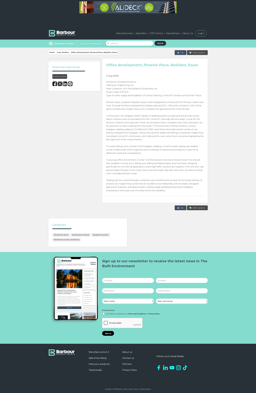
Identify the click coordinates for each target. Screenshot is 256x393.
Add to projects (198, 52)
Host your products (99, 364)
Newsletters (172, 33)
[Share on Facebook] (54, 83)
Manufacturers (124, 33)
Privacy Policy (108, 310)
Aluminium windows (80, 235)
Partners (127, 364)
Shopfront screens (100, 235)
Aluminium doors (61, 235)
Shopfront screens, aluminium (66, 240)
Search (160, 43)
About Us (188, 33)
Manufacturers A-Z (99, 352)
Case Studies (63, 52)
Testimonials (95, 370)
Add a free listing (98, 358)
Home (52, 52)
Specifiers (141, 33)
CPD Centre (156, 33)
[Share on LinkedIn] (65, 83)
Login (201, 33)
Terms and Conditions (136, 314)
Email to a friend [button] (59, 76)
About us (127, 352)
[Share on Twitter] (60, 83)
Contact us (128, 358)
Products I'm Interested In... (91, 43)
